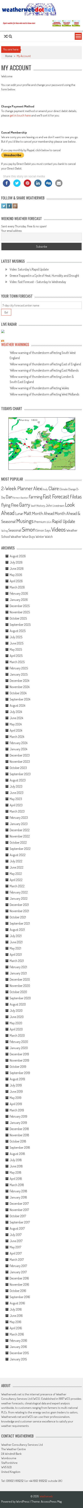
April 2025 (16, 656)
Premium (40, 522)
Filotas (76, 496)
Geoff (33, 505)
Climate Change (67, 489)
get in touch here (20, 115)
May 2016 (15, 1322)
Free (15, 505)
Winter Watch (44, 536)
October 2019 (18, 1067)
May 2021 (15, 948)
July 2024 (16, 712)
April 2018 (16, 1179)
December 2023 (20, 755)
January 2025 (19, 674)
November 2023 (20, 762)
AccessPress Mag (51, 1501)
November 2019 (19, 1060)
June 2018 (16, 1166)
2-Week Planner (17, 488)
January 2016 (18, 1347)
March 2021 (17, 961)
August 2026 (18, 556)
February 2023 (19, 818)
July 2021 (16, 936)
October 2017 (18, 1216)
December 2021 (19, 905)
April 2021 (16, 955)
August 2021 (17, 930)
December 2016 (19, 1278)
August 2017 (17, 1228)
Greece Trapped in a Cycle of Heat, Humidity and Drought (44, 276)
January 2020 (19, 1048)
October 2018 (18, 1141)
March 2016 (17, 1334)
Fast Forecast (56, 496)
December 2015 (19, 1353)
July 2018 (16, 1160)
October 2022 (18, 842)
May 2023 (16, 799)
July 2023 (16, 786)
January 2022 (19, 898)
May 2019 (15, 1098)
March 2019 (17, 1110)
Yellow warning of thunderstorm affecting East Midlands (44, 370)
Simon (28, 529)
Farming (35, 496)
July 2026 (16, 562)
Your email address (11, 230)
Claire (53, 488)
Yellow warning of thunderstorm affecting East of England (45, 364)
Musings (25, 520)
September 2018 (20, 1148)
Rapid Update (63, 521)
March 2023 (17, 811)
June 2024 (16, 718)
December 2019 (19, 1054)
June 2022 (16, 867)
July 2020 (16, 1011)
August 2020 (18, 1004)
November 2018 (19, 1135)
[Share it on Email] (58, 186)
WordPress (23, 1501)
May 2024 (16, 724)
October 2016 (18, 1291)
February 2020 (19, 1042)
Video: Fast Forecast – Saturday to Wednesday (38, 282)
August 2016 (17, 1303)
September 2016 (20, 1297)
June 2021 (16, 942)
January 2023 (19, 824)
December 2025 (20, 606)
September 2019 (20, 1073)
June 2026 (17, 569)
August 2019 (17, 1079)
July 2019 (16, 1085)
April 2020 (16, 1029)
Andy (45, 489)
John (49, 505)
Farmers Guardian (20, 497)
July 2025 (16, 637)
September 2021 (20, 923)
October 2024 (18, 693)
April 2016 (16, 1328)
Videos (58, 529)
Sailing (4, 530)
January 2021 (18, 973)
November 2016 (19, 1284)
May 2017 (15, 1247)
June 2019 (16, 1091)
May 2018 (15, 1172)
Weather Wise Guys (22, 536)
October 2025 (18, 618)
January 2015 (18, 1359)
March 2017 (17, 1260)
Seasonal (14, 530)
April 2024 (16, 730)
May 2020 (16, 1023)
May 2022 (16, 874)
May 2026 (16, 575)
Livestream (58, 505)
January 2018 (18, 1197)
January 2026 (19, 600)
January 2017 (18, 1272)
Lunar (19, 513)
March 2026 (17, 587)
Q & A (49, 522)
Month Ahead (43, 513)
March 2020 (17, 1035)
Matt (27, 513)
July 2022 (16, 861)
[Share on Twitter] (17, 186)
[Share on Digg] (48, 186)
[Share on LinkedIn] (38, 186)
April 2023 (16, 805)
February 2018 (18, 1191)
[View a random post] (6, 36)
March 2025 (17, 662)
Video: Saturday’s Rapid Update (29, 269)
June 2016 (16, 1316)
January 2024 (18, 749)
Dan (9, 496)
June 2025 (16, 643)
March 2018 (17, 1185)
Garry (24, 504)
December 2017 (19, 1204)
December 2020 (20, 979)
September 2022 (20, 849)
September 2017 (20, 1222)
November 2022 (20, 836)
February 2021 (18, 967)
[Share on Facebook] (6, 186)
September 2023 (20, 774)
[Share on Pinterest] (27, 186)
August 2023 (18, 780)
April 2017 (16, 1253)
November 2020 (20, 986)
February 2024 (18, 743)
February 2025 (19, 668)
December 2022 (20, 830)
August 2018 (17, 1154)
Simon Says (43, 530)
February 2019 (18, 1116)
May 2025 (16, 649)
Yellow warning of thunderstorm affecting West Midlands (44, 394)
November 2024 (19, 687)
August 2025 (18, 631)
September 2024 (20, 699)
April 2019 (16, 1104)
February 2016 (18, 1341)
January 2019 (18, 1123)
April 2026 (16, 581)
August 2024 (17, 705)
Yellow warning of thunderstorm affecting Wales (39, 388)
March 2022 (17, 886)
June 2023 (16, 793)
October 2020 (18, 992)
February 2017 (18, 1266)
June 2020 (17, 1017)
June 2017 (16, 1241)
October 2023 (18, 768)
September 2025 (20, 625)
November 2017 (19, 1210)
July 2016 (16, 1309)
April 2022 (16, 880)
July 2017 (16, 1235)
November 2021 (19, 911)
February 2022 (19, 892)
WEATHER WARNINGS (15, 344)
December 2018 (19, 1129)
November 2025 (20, 612)
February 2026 (19, 593)
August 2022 (18, 855)
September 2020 (20, 998)
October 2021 (18, 917)
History (40, 505)
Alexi (37, 488)
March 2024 (17, 737)
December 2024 (19, 681)
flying (5, 505)
